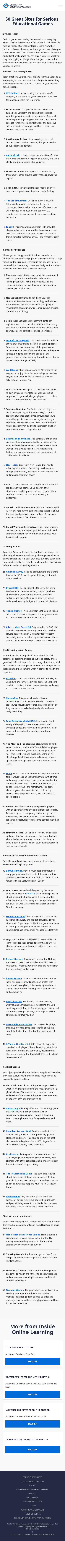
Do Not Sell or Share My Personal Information (32, 1534)
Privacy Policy (33, 1497)
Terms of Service (32, 1514)
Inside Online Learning (32, 1481)
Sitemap (32, 1505)
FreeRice (30, 893)
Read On (32, 1361)
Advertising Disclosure (32, 1510)
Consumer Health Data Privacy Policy (32, 1518)
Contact (32, 1493)
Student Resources (32, 1477)
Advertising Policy (32, 1501)
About (32, 1485)
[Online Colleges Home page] (17, 5)
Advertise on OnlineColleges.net (32, 1489)
